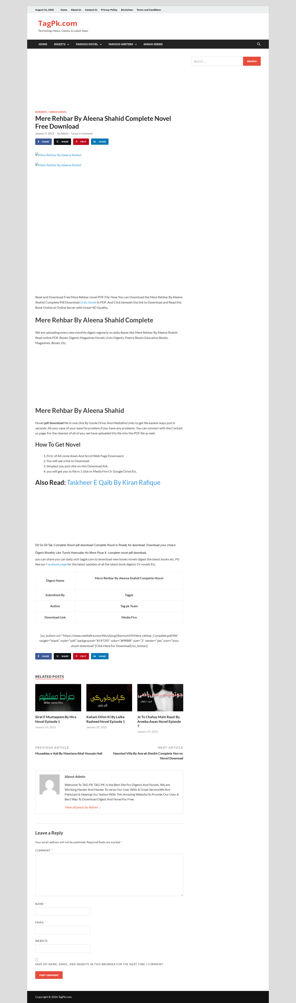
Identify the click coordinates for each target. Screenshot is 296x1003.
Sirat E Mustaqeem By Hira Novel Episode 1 (55, 719)
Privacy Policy (109, 9)
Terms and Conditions (149, 9)
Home (64, 9)
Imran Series (153, 44)
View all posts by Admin (83, 807)
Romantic (41, 111)
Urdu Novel (88, 302)
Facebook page (56, 564)
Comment (44, 850)
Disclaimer (127, 9)
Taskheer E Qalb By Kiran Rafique (113, 482)
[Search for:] (226, 61)
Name (40, 904)
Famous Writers (121, 44)
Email (40, 922)
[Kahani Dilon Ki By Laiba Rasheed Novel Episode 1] (109, 699)
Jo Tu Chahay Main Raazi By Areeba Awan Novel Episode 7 (159, 721)
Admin (64, 133)
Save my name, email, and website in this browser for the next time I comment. (99, 964)
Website (41, 940)
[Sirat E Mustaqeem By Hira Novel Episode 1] (58, 699)
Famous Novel (87, 44)
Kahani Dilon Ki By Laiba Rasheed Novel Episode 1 (105, 719)
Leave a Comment (82, 133)
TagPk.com (57, 23)
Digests (59, 44)
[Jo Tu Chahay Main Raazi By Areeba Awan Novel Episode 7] (160, 699)
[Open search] (259, 44)
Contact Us (91, 9)
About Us (76, 9)
